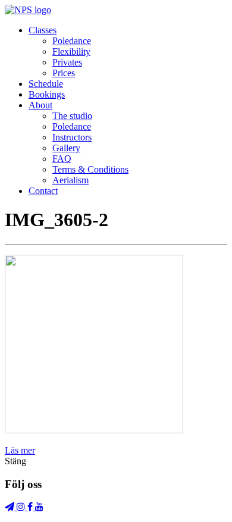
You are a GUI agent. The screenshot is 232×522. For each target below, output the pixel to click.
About (40, 105)
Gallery (66, 148)
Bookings (47, 94)
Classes (43, 30)
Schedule (46, 84)
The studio (72, 116)
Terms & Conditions (90, 169)
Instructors (72, 137)
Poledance (71, 41)
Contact (43, 191)
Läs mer (20, 450)
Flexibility (71, 51)
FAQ (61, 159)
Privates (67, 62)
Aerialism (70, 180)
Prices (63, 73)
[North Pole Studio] (28, 10)
